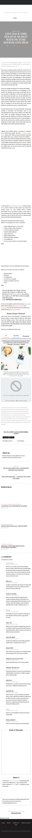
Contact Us (16, 822)
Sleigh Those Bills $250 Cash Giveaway (14, 526)
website (27, 304)
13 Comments (20, 441)
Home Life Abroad (13, 780)
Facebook (16, 306)
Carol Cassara (10, 563)
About (9, 822)
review (12, 437)
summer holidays (15, 309)
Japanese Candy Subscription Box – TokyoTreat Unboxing (13, 546)
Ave (9, 45)
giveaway (5, 437)
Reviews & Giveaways (20, 45)
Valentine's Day (17, 504)
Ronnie (13, 784)
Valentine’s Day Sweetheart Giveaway (14, 506)
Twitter (21, 306)
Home (3, 822)
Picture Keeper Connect (15, 62)
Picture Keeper (17, 294)
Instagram (4, 307)
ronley (7, 709)
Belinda (8, 610)
